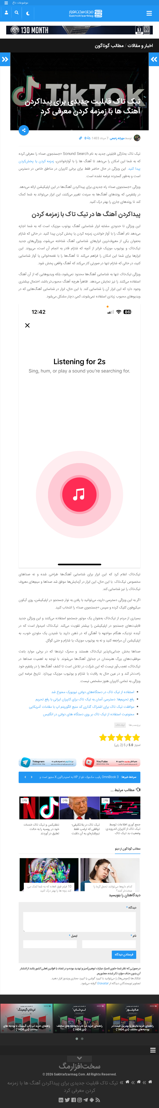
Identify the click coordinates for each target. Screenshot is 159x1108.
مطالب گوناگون (109, 46)
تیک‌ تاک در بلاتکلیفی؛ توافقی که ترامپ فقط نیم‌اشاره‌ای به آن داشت (86, 829)
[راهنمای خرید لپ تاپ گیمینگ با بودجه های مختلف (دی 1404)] (26, 1018)
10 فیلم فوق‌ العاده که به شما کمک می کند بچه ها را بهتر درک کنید (49, 888)
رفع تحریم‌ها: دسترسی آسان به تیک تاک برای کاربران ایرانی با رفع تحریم (85, 699)
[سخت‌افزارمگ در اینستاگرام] (79, 1099)
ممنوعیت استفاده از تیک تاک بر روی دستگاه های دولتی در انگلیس (88, 714)
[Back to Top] (79, 1059)
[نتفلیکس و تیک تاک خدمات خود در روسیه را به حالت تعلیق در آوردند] (39, 808)
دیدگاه (131, 907)
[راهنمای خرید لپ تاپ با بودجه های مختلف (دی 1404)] (79, 1018)
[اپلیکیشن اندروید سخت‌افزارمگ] (91, 1099)
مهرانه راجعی (117, 138)
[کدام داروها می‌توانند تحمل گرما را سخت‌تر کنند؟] (110, 874)
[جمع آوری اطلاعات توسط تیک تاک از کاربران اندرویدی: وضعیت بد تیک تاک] (120, 808)
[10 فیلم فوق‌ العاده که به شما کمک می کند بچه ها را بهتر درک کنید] (49, 874)
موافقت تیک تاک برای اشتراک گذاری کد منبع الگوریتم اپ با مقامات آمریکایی (81, 707)
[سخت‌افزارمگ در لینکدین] (61, 1099)
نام (133, 936)
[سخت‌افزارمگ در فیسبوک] (73, 1099)
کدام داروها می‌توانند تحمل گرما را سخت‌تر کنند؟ (113, 888)
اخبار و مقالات (140, 46)
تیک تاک (120, 725)
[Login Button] (6, 12)
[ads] (79, 30)
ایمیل (73, 936)
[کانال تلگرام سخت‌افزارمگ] (85, 1099)
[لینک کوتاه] (80, 138)
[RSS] (97, 1099)
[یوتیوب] (111, 762)
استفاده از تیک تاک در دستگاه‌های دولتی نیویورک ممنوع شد (92, 692)
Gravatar (102, 983)
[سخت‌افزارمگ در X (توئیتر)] (67, 1099)
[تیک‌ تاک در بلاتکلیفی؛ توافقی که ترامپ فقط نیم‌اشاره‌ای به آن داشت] (79, 808)
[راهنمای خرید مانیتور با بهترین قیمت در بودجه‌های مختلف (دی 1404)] (132, 1018)
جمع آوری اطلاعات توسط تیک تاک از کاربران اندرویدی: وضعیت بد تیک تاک (122, 829)
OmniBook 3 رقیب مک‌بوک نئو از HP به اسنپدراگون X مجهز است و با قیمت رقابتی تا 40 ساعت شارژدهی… (79, 779)
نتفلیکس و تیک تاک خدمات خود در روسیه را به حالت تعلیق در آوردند (41, 829)
